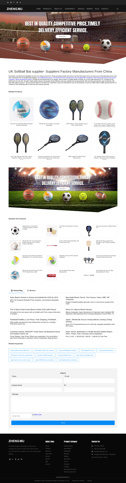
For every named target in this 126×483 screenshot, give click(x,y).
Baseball (66, 453)
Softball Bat (67, 451)
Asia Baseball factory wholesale (68, 360)
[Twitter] (14, 2)
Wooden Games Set (70, 472)
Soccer (66, 461)
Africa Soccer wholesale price (84, 355)
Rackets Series (68, 446)
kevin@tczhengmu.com (101, 451)
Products (48, 448)
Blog (46, 461)
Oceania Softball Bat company (67, 350)
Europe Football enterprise (45, 355)
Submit (63, 423)
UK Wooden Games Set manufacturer (22, 355)
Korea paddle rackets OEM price (20, 350)
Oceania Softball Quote (64, 355)
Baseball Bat (67, 448)
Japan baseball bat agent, (23, 79)
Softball (66, 456)
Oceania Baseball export (106, 350)
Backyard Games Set (70, 469)
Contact (47, 464)
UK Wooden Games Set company (44, 350)
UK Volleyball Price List (87, 350)
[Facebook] (8, 2)
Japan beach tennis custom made (20, 360)
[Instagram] (20, 2)
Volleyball (66, 464)
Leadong (81, 480)
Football (66, 466)
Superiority (48, 453)
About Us (48, 451)
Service (47, 456)
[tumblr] (15, 459)
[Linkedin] (11, 2)
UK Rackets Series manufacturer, (64, 77)
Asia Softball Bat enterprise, (84, 77)
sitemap (89, 480)
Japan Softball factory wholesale (44, 360)
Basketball (67, 459)
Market (47, 459)
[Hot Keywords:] (117, 9)
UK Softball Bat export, (45, 77)
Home (47, 446)
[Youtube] (17, 2)
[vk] (21, 459)
